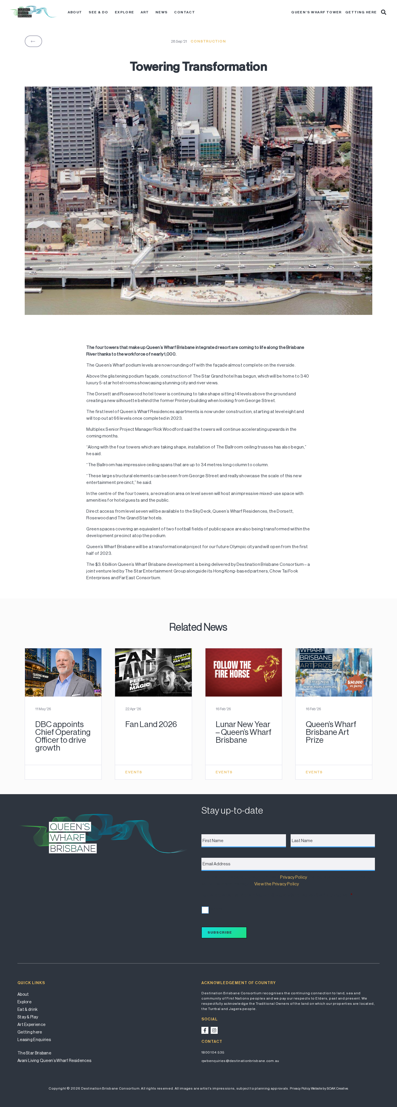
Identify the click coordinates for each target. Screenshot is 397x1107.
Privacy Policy (293, 877)
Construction (208, 41)
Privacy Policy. (300, 1088)
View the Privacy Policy (276, 883)
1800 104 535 (213, 1052)
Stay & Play (27, 1017)
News (161, 12)
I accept (216, 909)
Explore (124, 12)
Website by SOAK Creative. (329, 1088)
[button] (383, 12)
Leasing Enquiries (34, 1039)
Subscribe (220, 932)
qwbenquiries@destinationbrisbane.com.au (240, 1061)
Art (145, 12)
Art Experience (31, 1024)
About (75, 12)
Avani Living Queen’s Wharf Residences (54, 1060)
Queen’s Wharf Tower (316, 12)
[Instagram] (214, 1030)
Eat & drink (27, 1009)
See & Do (98, 12)
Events (133, 772)
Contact (184, 12)
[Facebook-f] (204, 1030)
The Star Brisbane (34, 1053)
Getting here (361, 12)
